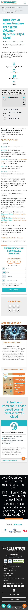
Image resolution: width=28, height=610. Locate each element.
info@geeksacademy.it (8, 573)
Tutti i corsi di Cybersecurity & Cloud (13, 369)
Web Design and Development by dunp (14, 608)
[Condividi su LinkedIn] (18, 306)
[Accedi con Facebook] (10, 261)
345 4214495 (14, 599)
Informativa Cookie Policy (9, 577)
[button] (3, 384)
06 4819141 (15, 595)
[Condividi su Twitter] (14, 306)
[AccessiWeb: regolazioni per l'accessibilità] (9, 606)
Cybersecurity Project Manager (11, 432)
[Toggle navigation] (25, 3)
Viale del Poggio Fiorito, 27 (4, 117)
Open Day (6, 45)
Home (2, 7)
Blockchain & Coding (19, 218)
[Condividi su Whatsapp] (14, 310)
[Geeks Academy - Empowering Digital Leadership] (9, 3)
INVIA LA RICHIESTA (14, 289)
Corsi (7, 7)
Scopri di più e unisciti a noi (8, 460)
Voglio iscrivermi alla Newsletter (11, 285)
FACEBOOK (4, 238)
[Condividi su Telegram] (18, 310)
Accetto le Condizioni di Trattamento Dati (13, 284)
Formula (5, 9)
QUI (16, 140)
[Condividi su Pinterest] (9, 310)
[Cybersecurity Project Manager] (13, 426)
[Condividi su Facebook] (9, 306)
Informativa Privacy (8, 575)
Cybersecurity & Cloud (16, 7)
